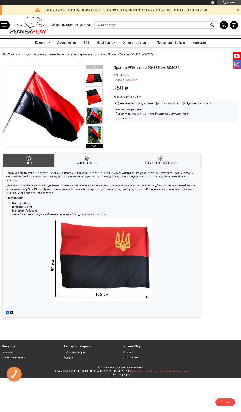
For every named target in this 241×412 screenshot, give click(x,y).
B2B (86, 42)
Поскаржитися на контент (143, 371)
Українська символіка (91, 54)
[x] (11, 313)
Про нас (128, 352)
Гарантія (7, 352)
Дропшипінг (130, 357)
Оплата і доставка (136, 42)
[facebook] (7, 313)
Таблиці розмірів (74, 352)
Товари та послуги (19, 54)
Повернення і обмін (171, 42)
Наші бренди (106, 42)
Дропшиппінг (66, 42)
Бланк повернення (13, 357)
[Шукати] (212, 25)
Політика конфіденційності (173, 371)
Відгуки (68, 357)
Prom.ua (138, 367)
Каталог (41, 42)
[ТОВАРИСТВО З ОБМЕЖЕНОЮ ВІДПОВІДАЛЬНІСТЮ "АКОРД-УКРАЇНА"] (29, 25)
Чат (228, 402)
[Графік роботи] (234, 25)
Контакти (199, 42)
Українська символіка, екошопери (55, 54)
